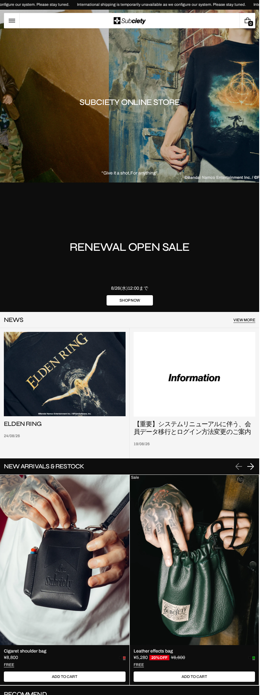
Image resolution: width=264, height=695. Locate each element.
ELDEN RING (23, 424)
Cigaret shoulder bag (25, 651)
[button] (11, 20)
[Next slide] (250, 466)
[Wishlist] (232, 20)
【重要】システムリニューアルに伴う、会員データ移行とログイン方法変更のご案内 (192, 428)
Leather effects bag (153, 651)
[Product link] (64, 580)
